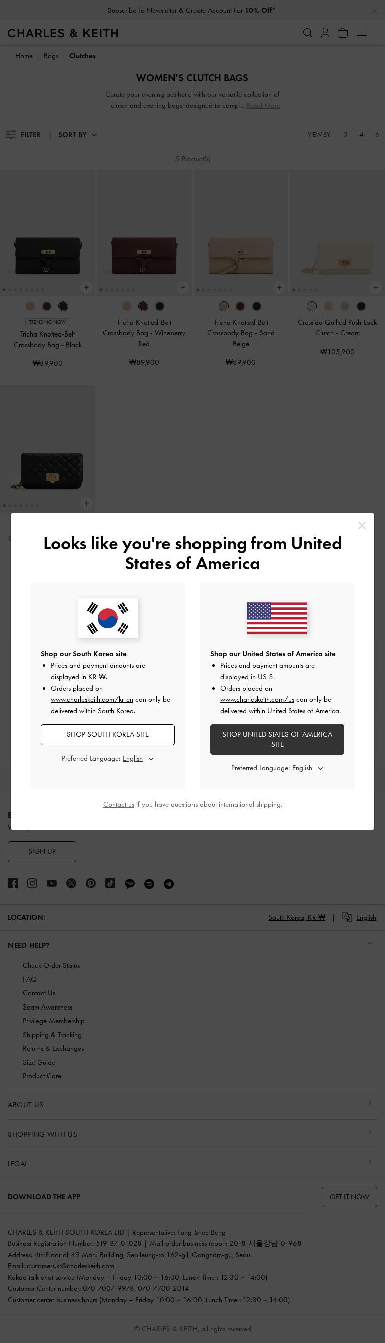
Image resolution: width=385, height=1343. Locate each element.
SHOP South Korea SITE (108, 734)
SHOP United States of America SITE (277, 739)
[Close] (362, 525)
